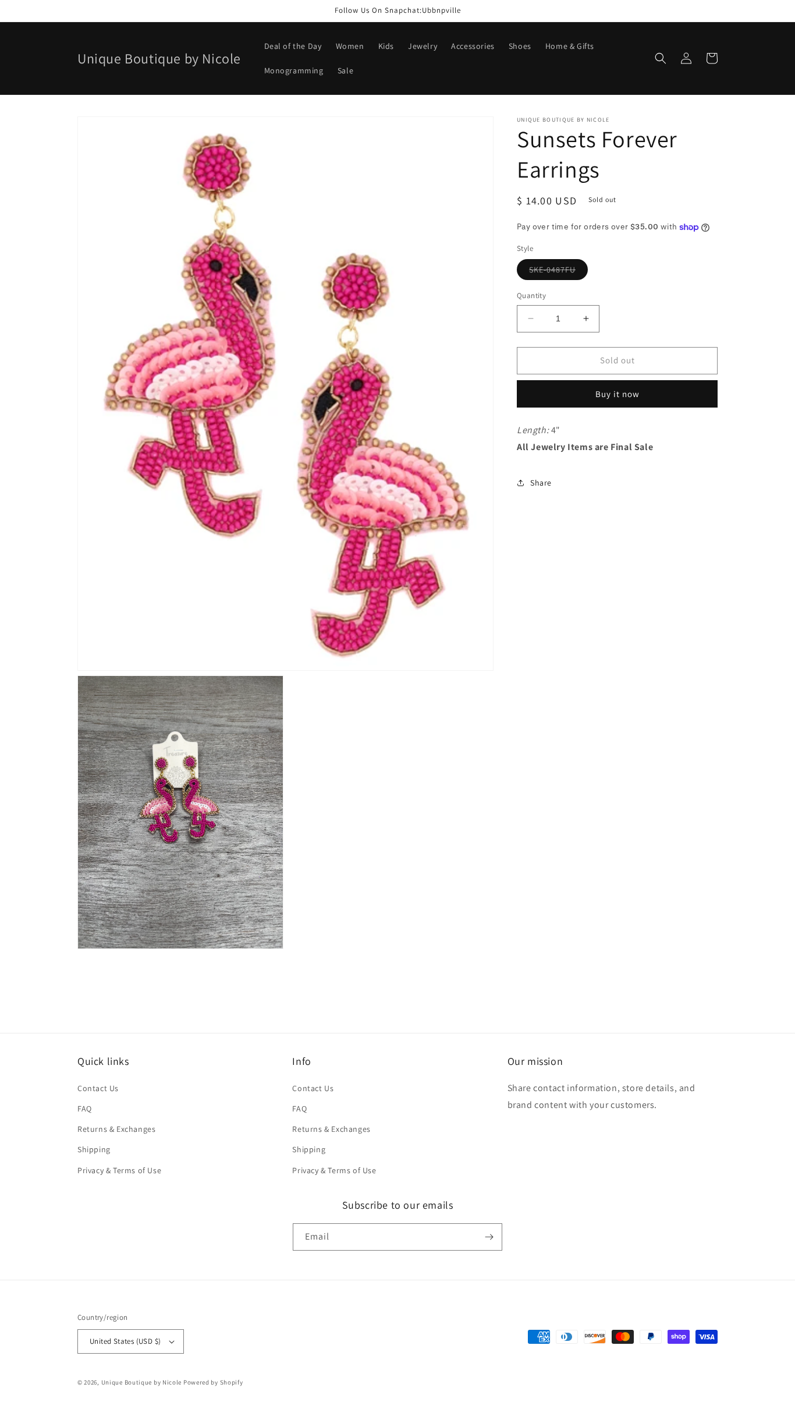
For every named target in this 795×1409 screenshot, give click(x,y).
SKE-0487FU (558, 272)
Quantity (531, 295)
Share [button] (541, 482)
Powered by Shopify (213, 1382)
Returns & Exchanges (116, 1129)
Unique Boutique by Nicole (142, 1382)
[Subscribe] (489, 1237)
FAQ (84, 1108)
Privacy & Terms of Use (119, 1170)
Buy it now (617, 393)
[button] (660, 58)
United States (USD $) (125, 1341)
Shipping (94, 1149)
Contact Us (98, 1088)
